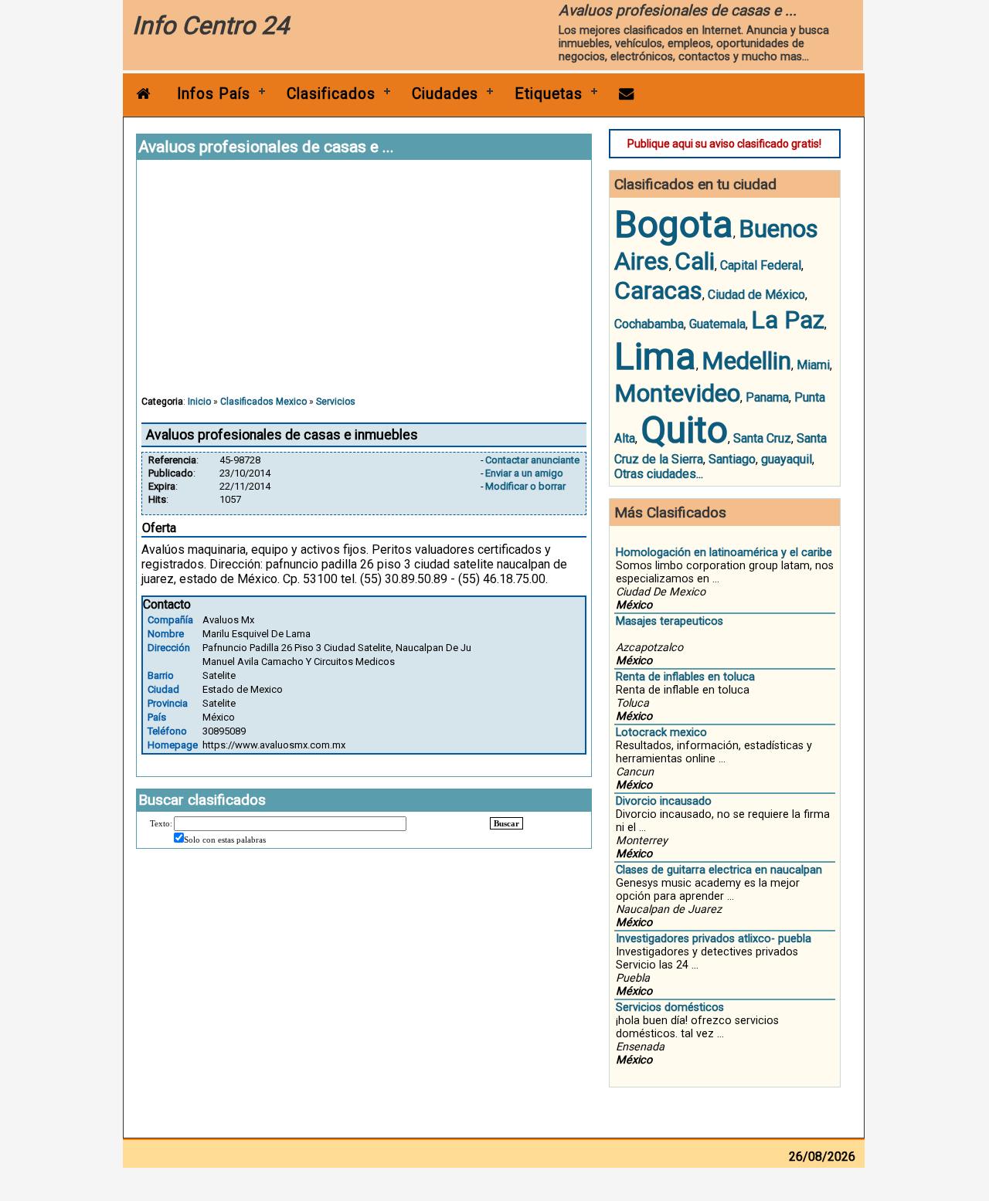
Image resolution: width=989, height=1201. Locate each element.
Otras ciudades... (658, 473)
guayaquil (786, 459)
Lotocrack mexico (661, 732)
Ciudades (445, 94)
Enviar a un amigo (524, 473)
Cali (695, 261)
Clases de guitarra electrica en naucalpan (719, 870)
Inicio (199, 401)
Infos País (213, 94)
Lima (655, 356)
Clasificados (331, 94)
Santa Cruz (762, 438)
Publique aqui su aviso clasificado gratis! (724, 143)
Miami (813, 365)
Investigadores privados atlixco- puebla (713, 938)
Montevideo (677, 393)
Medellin (746, 360)
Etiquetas (549, 94)
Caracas (658, 290)
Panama (767, 397)
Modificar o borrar (525, 486)
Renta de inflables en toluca (685, 677)
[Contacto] (626, 93)
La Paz (787, 319)
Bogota (673, 224)
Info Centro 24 (210, 25)
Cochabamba (649, 324)
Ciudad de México (756, 294)
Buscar (506, 823)
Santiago (732, 459)
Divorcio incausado (664, 801)
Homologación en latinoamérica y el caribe (724, 552)
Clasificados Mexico (263, 401)
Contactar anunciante (532, 460)
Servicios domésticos (670, 1007)
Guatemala (717, 324)
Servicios (335, 401)
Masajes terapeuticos (669, 621)
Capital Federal (760, 265)
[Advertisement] (364, 285)
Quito (684, 430)
